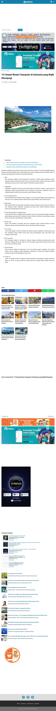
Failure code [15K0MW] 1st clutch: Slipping (16, 562)
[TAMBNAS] (28, 2)
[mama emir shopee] (28, 425)
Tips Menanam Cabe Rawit (15, 573)
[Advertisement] (28, 16)
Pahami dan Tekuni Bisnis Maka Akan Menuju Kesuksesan (23, 580)
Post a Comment (12, 82)
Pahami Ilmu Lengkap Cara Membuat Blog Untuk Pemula (23, 594)
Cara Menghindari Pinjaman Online (17, 587)
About (18, 703)
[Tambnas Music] (28, 50)
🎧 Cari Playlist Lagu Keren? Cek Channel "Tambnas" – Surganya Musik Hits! (22, 549)
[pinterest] (34, 290)
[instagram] (23, 697)
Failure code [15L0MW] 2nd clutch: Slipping (16, 555)
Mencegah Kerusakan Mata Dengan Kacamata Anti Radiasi (23, 622)
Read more (16, 538)
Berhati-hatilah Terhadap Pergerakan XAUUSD (17, 535)
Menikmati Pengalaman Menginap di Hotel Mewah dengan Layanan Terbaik (24, 164)
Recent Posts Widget (4, 569)
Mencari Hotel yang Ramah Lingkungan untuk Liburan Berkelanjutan (22, 162)
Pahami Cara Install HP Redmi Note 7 (17, 629)
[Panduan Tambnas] (28, 42)
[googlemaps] (28, 697)
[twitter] (21, 290)
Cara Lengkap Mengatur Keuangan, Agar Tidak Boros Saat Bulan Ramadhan (28, 636)
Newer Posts (5, 416)
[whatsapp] (48, 290)
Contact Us (23, 703)
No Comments (11, 540)
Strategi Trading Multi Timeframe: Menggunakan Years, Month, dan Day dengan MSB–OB (24, 542)
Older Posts (50, 416)
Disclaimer (36, 703)
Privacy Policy (30, 703)
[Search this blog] (54, 2)
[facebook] (8, 290)
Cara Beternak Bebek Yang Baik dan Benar (19, 608)
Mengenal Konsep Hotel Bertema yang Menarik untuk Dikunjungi (22, 166)
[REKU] (28, 69)
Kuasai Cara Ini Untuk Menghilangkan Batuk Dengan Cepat (23, 601)
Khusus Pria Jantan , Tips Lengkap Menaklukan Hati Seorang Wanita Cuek (27, 615)
